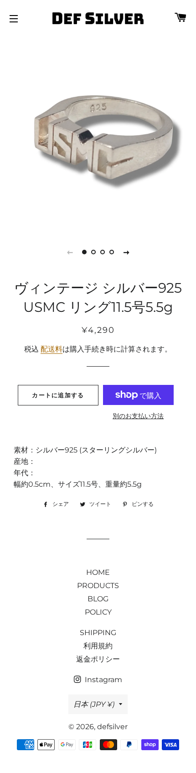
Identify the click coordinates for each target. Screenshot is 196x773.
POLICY (98, 612)
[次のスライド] (126, 252)
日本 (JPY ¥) (93, 704)
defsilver (112, 726)
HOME (98, 572)
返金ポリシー (98, 659)
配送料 (51, 349)
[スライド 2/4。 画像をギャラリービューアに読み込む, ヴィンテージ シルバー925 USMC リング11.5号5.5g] (93, 252)
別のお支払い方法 (138, 416)
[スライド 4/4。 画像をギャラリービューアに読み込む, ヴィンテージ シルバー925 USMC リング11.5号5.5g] (111, 252)
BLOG (98, 598)
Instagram (102, 679)
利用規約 (98, 646)
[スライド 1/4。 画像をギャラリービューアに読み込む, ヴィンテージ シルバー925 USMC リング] (84, 252)
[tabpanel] (98, 132)
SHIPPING (98, 632)
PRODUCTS (98, 585)
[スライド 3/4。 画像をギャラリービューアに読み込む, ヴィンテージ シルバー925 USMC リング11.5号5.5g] (102, 252)
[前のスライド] (70, 252)
